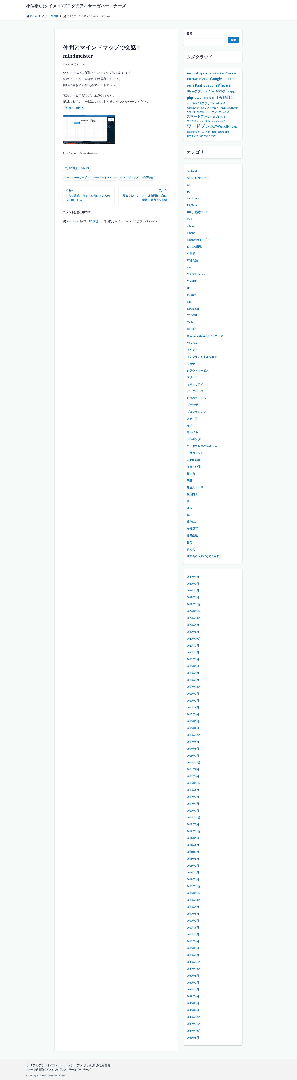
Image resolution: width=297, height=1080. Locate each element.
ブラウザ (192, 404)
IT (206, 91)
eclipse (220, 73)
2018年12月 (194, 686)
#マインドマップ (129, 177)
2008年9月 (193, 1037)
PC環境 (231, 92)
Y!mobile (192, 342)
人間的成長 (194, 459)
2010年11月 (194, 893)
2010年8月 (193, 913)
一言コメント (195, 453)
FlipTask (203, 79)
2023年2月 (193, 590)
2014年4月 (193, 776)
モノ (189, 425)
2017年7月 (193, 700)
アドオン (211, 111)
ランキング (194, 439)
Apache (203, 73)
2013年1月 (193, 810)
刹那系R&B (192, 132)
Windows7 (218, 103)
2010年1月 (193, 955)
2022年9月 (193, 624)
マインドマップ (218, 121)
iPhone (223, 85)
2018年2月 (193, 693)
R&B (206, 98)
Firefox (192, 79)
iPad (197, 85)
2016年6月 (193, 728)
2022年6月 (193, 631)
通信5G (191, 521)
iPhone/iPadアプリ (198, 239)
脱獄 (214, 132)
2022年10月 (194, 618)
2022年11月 (194, 611)
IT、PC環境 (70, 168)
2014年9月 (193, 769)
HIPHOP (228, 79)
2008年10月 (194, 1030)
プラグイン (193, 121)
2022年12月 (194, 604)
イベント (192, 349)
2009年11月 (194, 961)
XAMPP (191, 112)
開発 (227, 132)
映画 (189, 480)
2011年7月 (193, 851)
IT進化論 (192, 260)
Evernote (231, 73)
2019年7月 (193, 666)
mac (189, 267)
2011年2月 (193, 872)
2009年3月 (193, 1003)
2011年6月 (193, 858)
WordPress (41, 1075)
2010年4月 (193, 941)
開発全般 (192, 535)
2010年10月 (194, 900)
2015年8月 (193, 748)
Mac (211, 91)
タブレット (219, 116)
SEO (211, 98)
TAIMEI (225, 97)
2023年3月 (193, 583)
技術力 (191, 473)
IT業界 (191, 253)
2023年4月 (193, 576)
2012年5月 (193, 824)
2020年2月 (193, 652)
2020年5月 (193, 645)
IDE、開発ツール (197, 212)
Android (192, 73)
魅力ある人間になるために (201, 136)
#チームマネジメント (104, 177)
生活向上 (192, 494)
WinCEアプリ (201, 103)
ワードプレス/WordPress (212, 126)
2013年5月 (193, 803)
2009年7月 (193, 982)
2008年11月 (194, 1023)
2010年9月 (193, 906)
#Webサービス (81, 177)
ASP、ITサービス (198, 177)
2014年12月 (194, 762)
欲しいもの (204, 132)
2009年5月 (193, 989)
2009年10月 (194, 968)
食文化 (191, 549)
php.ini (198, 98)
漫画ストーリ (195, 487)
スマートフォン (199, 116)
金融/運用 (193, 528)
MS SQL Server (196, 274)
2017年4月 (193, 714)
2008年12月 (194, 1017)
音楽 (189, 542)
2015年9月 (193, 741)
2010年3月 (193, 948)
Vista (189, 104)
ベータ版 (205, 121)
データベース (195, 391)
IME (189, 86)
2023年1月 (193, 597)
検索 (189, 33)
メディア (192, 418)
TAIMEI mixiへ (73, 108)
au (210, 73)
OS (188, 287)
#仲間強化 (147, 177)
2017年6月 (193, 707)
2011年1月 (193, 879)
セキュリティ (195, 384)
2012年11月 (194, 817)
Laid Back (60, 1075)
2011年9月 (193, 838)
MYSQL (221, 91)
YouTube (200, 112)
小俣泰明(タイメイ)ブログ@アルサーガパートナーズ (76, 6)
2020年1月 (193, 659)
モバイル (192, 432)
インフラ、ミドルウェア (202, 356)
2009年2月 (193, 1010)
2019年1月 (193, 680)
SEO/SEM (193, 308)
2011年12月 (194, 831)
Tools (190, 322)
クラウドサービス (198, 370)
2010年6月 (193, 927)
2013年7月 (193, 796)
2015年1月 (193, 755)
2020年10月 (194, 638)
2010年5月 (193, 934)
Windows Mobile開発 (229, 108)
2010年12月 (194, 886)
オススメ (223, 111)
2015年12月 (194, 735)
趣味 (189, 508)
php (190, 97)
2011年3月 (193, 865)
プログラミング (196, 411)
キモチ (191, 363)
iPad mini (209, 86)
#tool (67, 177)
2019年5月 (193, 673)
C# (188, 184)
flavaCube (193, 198)
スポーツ (192, 377)
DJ (214, 73)
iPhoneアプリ (195, 91)
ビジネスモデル (196, 398)
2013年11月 (194, 783)
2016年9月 (193, 721)
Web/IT (85, 168)
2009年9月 (193, 975)
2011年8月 (193, 845)
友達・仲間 (194, 466)
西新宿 (221, 132)
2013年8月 (193, 790)
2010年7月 (193, 920)
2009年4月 (193, 996)
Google (216, 78)
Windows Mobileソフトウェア (203, 108)
